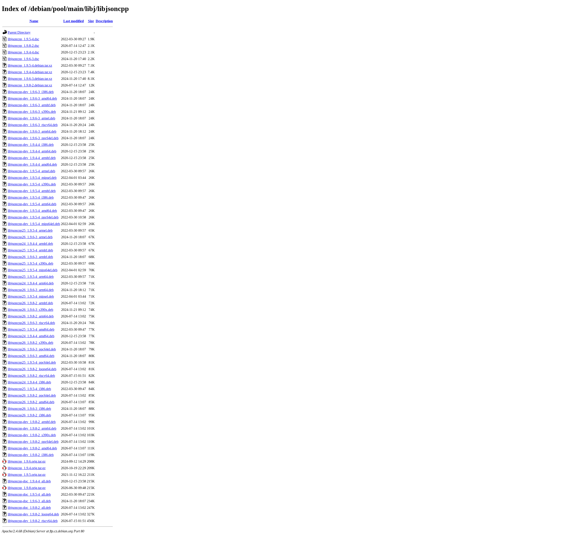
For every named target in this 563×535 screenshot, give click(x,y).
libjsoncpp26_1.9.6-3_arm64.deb (31, 290)
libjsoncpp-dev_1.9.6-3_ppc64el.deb (33, 138)
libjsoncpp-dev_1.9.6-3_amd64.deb (32, 98)
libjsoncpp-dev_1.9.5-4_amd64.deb (32, 211)
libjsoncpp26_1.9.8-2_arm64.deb (31, 316)
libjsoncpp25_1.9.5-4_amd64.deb (31, 329)
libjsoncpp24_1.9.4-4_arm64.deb (31, 283)
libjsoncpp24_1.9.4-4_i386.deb (29, 382)
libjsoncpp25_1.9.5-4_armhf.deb (30, 250)
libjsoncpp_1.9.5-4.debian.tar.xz (30, 65)
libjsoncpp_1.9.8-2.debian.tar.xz (30, 85)
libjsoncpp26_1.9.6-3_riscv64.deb (31, 323)
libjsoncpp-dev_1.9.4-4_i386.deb (31, 145)
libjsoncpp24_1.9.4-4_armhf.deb (30, 244)
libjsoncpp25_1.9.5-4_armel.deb (30, 230)
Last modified (73, 21)
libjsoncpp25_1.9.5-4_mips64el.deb (32, 270)
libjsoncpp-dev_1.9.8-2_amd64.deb (32, 448)
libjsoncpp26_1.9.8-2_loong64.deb (32, 369)
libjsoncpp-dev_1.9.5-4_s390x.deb (32, 184)
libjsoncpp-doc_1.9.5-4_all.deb (29, 494)
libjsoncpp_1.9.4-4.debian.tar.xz (30, 72)
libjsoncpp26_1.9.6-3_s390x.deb (30, 309)
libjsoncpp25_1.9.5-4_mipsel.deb (31, 296)
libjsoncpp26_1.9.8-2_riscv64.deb (31, 375)
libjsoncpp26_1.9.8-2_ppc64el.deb (32, 395)
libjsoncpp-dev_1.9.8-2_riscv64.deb (33, 521)
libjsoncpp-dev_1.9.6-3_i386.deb (31, 92)
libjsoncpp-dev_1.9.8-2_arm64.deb (32, 428)
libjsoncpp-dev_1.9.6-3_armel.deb (31, 118)
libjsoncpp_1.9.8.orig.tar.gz (27, 488)
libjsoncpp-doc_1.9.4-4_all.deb (29, 481)
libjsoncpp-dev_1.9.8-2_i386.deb (31, 455)
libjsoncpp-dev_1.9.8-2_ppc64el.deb (33, 441)
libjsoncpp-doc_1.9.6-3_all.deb (29, 501)
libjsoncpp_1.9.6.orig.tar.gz (27, 461)
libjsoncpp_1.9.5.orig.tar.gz (27, 474)
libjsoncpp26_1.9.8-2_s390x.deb (30, 342)
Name (33, 21)
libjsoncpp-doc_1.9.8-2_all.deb (29, 507)
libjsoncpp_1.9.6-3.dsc (23, 59)
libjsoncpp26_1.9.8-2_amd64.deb (31, 402)
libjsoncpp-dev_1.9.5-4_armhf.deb (32, 191)
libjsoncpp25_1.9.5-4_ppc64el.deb (32, 362)
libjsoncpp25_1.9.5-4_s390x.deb (30, 263)
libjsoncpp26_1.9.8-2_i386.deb (29, 415)
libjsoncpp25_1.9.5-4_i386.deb (29, 389)
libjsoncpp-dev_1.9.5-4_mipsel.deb (32, 178)
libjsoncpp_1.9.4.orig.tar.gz (27, 468)
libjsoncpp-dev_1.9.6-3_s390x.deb (32, 112)
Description (104, 21)
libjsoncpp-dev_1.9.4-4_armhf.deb (32, 158)
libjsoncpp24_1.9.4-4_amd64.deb (31, 336)
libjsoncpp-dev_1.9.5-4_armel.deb (31, 171)
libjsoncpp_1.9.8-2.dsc (23, 46)
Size (91, 21)
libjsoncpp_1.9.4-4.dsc (23, 52)
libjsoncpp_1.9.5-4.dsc (23, 39)
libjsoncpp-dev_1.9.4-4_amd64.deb (32, 164)
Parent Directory (19, 32)
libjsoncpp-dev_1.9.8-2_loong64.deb (33, 514)
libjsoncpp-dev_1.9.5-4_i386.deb (31, 197)
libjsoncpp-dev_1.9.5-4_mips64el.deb (34, 224)
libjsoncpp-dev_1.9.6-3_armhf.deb (32, 105)
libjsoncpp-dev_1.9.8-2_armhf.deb (32, 422)
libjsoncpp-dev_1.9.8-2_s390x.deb (32, 435)
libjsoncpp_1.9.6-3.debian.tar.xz (30, 79)
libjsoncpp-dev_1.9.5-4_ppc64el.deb (33, 217)
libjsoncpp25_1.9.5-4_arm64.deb (31, 276)
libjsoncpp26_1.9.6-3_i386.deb (29, 408)
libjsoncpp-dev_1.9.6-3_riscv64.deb (33, 125)
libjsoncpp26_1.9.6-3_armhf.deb (30, 257)
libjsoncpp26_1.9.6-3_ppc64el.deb (32, 349)
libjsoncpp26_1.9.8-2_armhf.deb (30, 303)
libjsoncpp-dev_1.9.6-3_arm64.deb (32, 131)
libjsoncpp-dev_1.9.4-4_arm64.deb (32, 151)
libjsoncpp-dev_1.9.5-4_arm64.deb (32, 204)
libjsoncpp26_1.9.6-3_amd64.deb (31, 356)
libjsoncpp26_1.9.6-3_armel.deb (30, 237)
